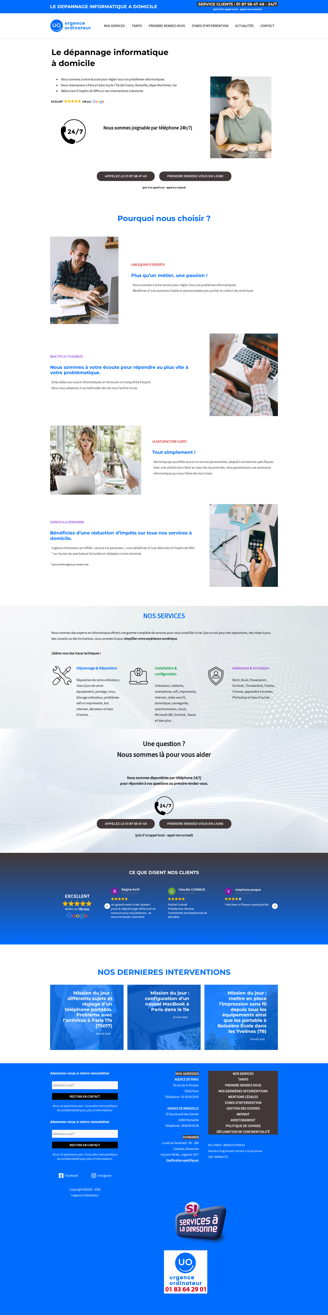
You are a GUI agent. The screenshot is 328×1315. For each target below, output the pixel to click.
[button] (77, 101)
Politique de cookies (243, 1126)
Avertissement (243, 1120)
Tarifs (137, 26)
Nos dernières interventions (243, 1091)
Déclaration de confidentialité (243, 1131)
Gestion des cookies (243, 1108)
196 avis (84, 909)
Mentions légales (243, 1097)
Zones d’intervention (210, 26)
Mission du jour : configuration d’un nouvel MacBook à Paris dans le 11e (167, 1001)
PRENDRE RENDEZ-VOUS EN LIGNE (195, 176)
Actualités (244, 26)
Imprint (243, 1114)
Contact (267, 26)
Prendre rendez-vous (167, 26)
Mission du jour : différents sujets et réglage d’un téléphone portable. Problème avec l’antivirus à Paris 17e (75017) (87, 1009)
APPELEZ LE (126, 176)
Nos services (114, 26)
